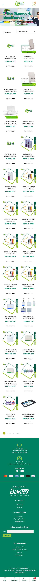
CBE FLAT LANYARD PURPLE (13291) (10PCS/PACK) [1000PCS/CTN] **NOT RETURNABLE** (28, 253)
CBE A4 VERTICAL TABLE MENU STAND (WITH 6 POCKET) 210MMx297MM (28, 123)
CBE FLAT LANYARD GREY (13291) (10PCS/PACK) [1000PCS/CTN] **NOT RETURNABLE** (28, 220)
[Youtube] (22, 471)
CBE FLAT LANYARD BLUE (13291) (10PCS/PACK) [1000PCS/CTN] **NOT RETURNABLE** (10, 220)
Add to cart (10, 66)
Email (4, 531)
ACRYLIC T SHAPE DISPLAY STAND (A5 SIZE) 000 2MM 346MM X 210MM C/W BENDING (10, 123)
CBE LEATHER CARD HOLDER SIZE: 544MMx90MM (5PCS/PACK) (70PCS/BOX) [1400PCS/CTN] (28, 415)
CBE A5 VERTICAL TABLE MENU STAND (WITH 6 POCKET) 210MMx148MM (10, 155)
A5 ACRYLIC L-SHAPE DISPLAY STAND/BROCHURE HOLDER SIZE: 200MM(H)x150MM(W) (28, 90)
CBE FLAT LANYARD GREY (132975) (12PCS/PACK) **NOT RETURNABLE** (10, 253)
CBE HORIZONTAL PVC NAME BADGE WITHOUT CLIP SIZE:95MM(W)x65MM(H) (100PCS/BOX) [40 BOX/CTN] (10, 383)
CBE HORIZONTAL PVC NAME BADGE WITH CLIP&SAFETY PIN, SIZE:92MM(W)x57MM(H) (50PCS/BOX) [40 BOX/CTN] (10, 350)
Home (5, 21)
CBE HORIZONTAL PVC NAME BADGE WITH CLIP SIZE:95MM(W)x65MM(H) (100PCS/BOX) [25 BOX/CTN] (28, 318)
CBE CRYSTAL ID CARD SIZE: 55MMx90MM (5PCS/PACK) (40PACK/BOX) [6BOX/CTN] (10, 188)
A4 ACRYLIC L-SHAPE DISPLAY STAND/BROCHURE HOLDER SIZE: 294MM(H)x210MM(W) (28, 58)
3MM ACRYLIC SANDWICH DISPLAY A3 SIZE (10, 58)
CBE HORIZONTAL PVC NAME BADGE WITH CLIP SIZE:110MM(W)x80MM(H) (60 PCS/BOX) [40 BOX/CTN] (10, 318)
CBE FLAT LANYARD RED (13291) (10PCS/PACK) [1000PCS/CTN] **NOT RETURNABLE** (10, 285)
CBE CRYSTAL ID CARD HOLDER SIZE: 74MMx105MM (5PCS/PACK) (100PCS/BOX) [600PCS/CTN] (28, 155)
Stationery (11, 21)
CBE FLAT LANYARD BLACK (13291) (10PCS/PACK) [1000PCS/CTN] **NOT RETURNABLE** (28, 188)
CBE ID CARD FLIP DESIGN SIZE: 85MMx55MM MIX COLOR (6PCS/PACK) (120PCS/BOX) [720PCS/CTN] (28, 383)
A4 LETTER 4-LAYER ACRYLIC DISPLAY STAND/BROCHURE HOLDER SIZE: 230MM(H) (10, 90)
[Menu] (5, 4)
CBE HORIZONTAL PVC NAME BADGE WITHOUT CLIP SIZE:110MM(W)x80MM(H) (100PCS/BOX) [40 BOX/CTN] (28, 350)
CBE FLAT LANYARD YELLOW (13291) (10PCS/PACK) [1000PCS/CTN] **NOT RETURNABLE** (28, 285)
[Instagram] (19, 471)
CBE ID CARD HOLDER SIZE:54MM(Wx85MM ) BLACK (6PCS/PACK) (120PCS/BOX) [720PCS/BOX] (10, 415)
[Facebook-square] (17, 471)
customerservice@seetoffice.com (19, 464)
